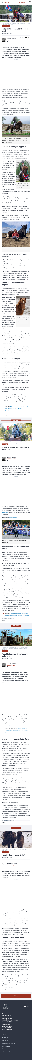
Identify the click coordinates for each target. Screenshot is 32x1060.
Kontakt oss (5, 1037)
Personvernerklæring (8, 1049)
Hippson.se (5, 1040)
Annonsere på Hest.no (8, 1043)
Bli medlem (22, 2)
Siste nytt (16, 995)
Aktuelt (5, 651)
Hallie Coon (5, 512)
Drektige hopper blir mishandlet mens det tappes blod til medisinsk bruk (17, 730)
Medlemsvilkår (6, 1046)
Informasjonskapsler (7, 1052)
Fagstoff (5, 852)
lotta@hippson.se (7, 1029)
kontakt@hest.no (6, 1015)
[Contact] (7, 41)
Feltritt (5, 444)
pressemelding (6, 725)
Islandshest (6, 25)
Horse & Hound (13, 517)
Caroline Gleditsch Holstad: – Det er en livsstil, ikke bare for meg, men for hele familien (17, 408)
